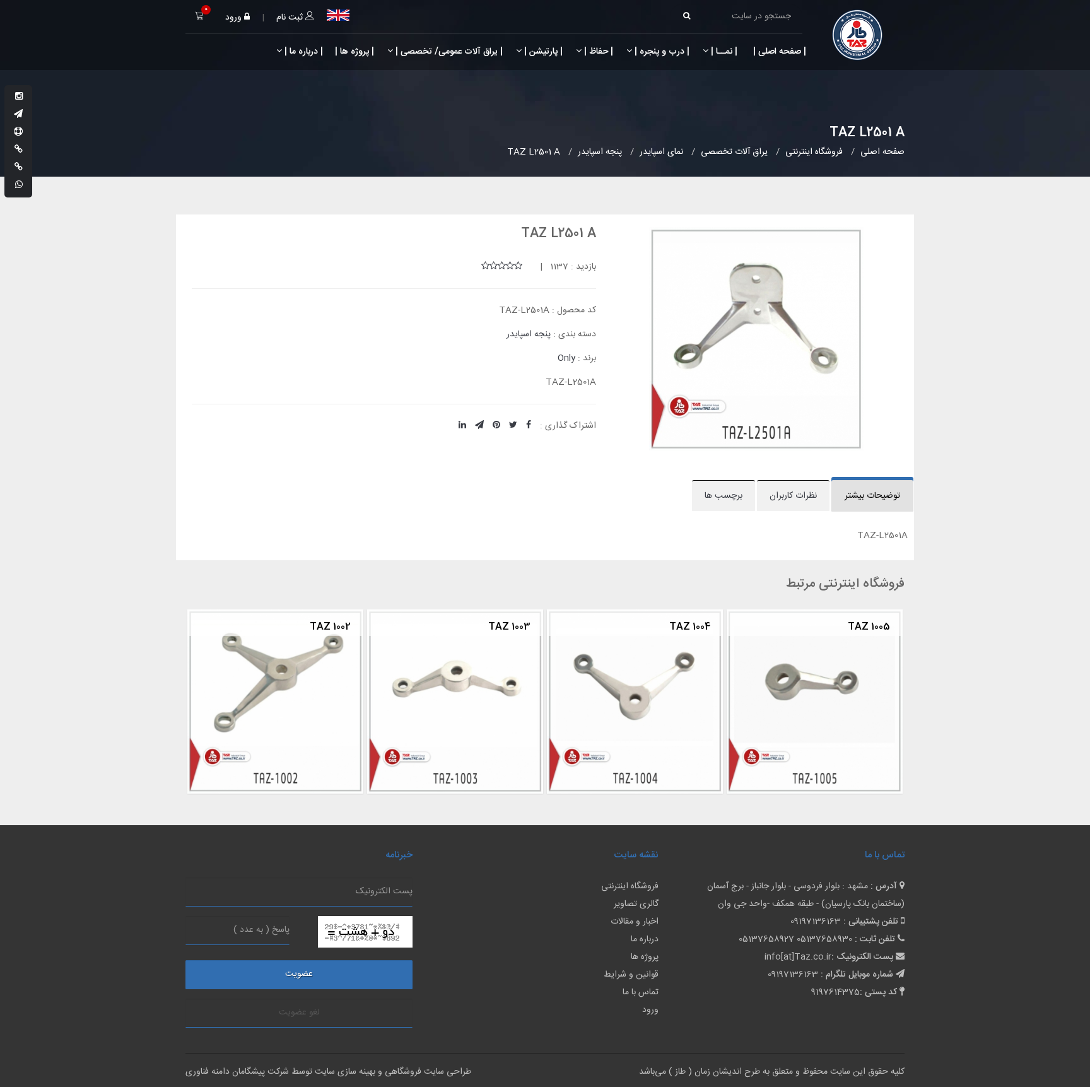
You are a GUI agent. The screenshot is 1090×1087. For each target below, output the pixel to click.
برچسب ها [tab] (723, 495)
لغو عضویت (299, 1012)
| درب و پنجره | (660, 51)
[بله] (18, 150)
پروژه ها (645, 957)
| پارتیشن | (542, 51)
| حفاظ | (597, 51)
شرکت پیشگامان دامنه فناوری (237, 1071)
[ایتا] (18, 167)
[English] (338, 15)
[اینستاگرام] (19, 97)
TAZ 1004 (523, 627)
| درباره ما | (302, 51)
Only (566, 358)
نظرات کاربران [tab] (793, 495)
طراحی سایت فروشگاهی (426, 1071)
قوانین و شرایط (631, 974)
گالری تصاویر (636, 904)
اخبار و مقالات (635, 921)
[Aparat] (18, 132)
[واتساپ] (19, 185)
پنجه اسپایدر (529, 334)
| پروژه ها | (353, 51)
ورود (234, 17)
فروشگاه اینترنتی (630, 886)
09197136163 (815, 921)
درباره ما (645, 939)
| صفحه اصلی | (778, 51)
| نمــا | (722, 51)
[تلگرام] (18, 114)
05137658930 (824, 939)
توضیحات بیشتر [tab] (872, 495)
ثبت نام (290, 17)
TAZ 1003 (343, 627)
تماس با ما (641, 992)
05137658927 (766, 939)
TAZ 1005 (702, 627)
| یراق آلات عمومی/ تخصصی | (448, 51)
